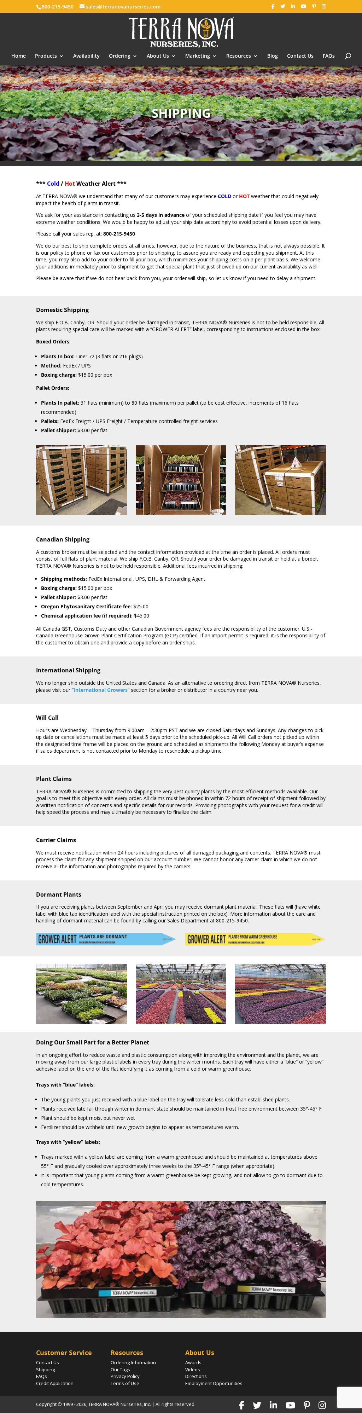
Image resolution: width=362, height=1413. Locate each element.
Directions (196, 1376)
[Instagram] (324, 6)
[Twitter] (282, 6)
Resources (238, 56)
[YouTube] (303, 6)
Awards (193, 1362)
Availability (86, 56)
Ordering (119, 56)
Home (18, 56)
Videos (192, 1369)
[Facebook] (273, 6)
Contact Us (300, 56)
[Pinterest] (314, 6)
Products (46, 56)
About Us (158, 56)
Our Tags (120, 1369)
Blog (272, 56)
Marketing (197, 56)
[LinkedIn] (293, 6)
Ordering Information (133, 1362)
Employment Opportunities (214, 1383)
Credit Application (55, 1383)
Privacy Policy (125, 1376)
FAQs (329, 56)
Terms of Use (125, 1383)
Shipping (45, 1369)
